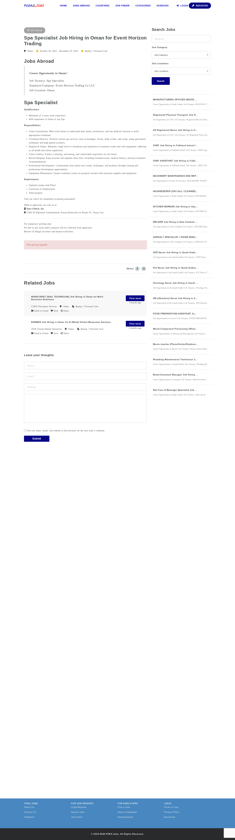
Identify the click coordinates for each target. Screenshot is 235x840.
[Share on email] (143, 268)
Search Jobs (78, 812)
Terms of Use (171, 807)
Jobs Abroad (81, 5)
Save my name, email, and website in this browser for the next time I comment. (66, 430)
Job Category (159, 47)
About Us (29, 807)
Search (160, 81)
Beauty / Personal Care (96, 51)
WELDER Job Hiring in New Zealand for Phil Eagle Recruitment (189, 222)
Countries (103, 5)
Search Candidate (127, 812)
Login (184, 5)
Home (63, 5)
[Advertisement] (176, 458)
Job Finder (122, 5)
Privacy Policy (171, 812)
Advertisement (125, 817)
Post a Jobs (124, 807)
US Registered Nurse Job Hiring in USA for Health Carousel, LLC (190, 130)
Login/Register (79, 807)
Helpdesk (29, 817)
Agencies (163, 5)
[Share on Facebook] (137, 268)
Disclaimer (169, 817)
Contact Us (30, 812)
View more (135, 298)
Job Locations (160, 63)
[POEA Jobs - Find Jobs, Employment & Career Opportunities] (34, 5)
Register (201, 5)
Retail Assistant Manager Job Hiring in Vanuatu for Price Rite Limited (193, 374)
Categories (143, 5)
